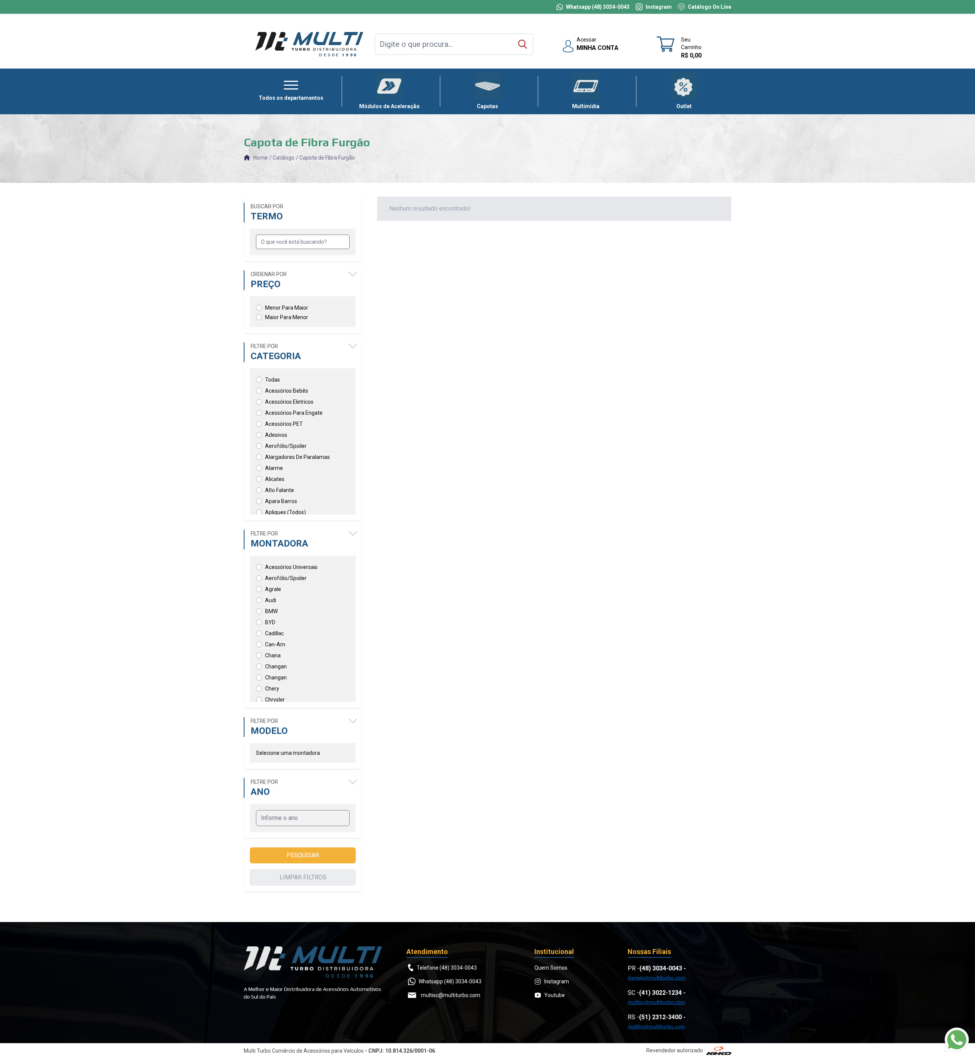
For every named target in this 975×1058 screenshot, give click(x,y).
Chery (272, 689)
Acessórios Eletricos (289, 402)
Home (260, 158)
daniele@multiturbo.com (656, 978)
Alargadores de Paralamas (297, 457)
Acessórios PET (284, 424)
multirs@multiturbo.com (656, 1027)
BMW (271, 611)
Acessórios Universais (291, 567)
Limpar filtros (303, 877)
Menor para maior (286, 308)
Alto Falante (279, 490)
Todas (272, 380)
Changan (276, 666)
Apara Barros (281, 501)
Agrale (273, 589)
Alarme (274, 468)
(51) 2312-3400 (660, 1017)
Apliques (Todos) (285, 512)
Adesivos (276, 435)
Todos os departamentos (291, 98)
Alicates (275, 479)
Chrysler (275, 700)
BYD (270, 622)
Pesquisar (302, 855)
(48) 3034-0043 (660, 968)
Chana (273, 655)
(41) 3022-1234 (660, 992)
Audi (270, 600)
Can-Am (275, 644)
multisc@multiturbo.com (656, 1002)
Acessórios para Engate (294, 413)
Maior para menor (286, 317)
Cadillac (274, 633)
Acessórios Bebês (286, 391)
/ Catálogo (281, 158)
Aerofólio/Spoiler (286, 446)
